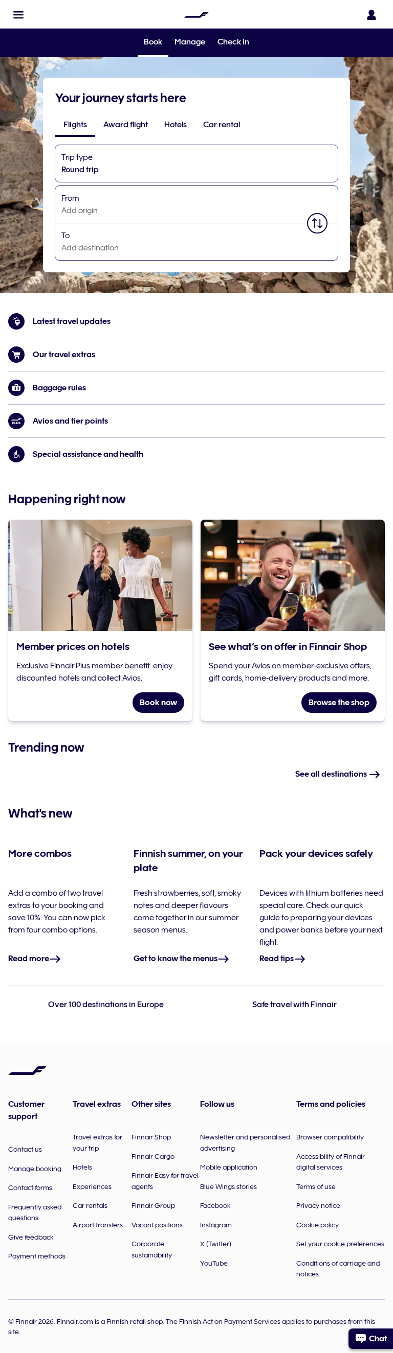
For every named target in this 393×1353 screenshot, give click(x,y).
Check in (233, 41)
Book (153, 42)
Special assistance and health (88, 454)
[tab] (75, 124)
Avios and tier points (70, 421)
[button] (18, 15)
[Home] (196, 15)
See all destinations (331, 774)
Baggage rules (59, 387)
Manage (189, 41)
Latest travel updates (72, 321)
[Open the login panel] (371, 15)
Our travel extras (64, 354)
